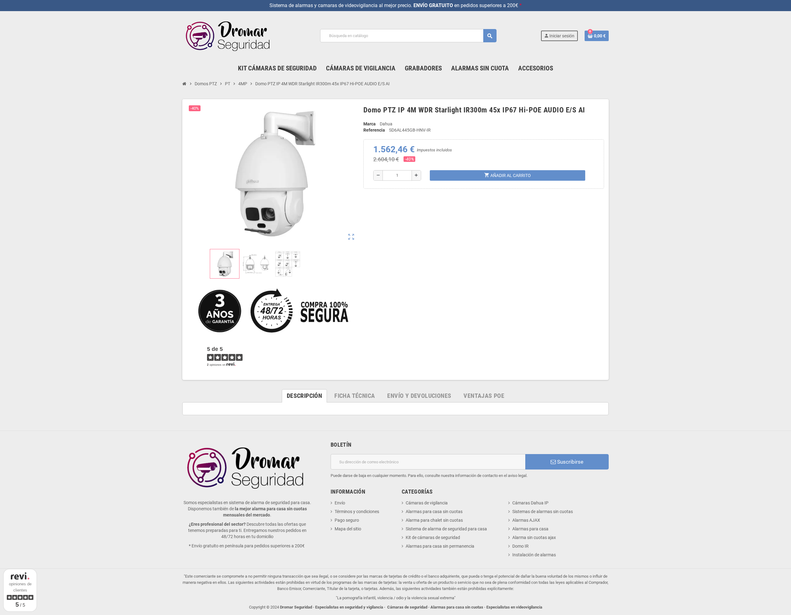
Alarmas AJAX (526, 520)
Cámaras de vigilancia (427, 502)
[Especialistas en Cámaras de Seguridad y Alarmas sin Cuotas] (229, 35)
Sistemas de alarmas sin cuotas (542, 511)
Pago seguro (347, 520)
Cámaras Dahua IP (530, 502)
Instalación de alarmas (534, 554)
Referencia (374, 130)
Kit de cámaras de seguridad (433, 537)
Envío (340, 502)
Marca (369, 123)
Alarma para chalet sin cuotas (434, 520)
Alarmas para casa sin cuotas (434, 511)
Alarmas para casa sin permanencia (440, 546)
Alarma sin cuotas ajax (534, 537)
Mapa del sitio (348, 528)
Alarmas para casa (530, 528)
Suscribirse (569, 462)
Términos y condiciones (357, 511)
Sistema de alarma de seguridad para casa (446, 528)
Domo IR (520, 546)
